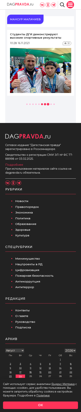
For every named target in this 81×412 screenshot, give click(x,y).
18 (30, 372)
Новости (21, 201)
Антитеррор (24, 287)
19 (40, 372)
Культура (22, 235)
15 (71, 367)
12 (40, 367)
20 (49, 372)
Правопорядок (27, 207)
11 (30, 367)
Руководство (25, 322)
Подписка (23, 327)
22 (71, 372)
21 (60, 372)
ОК (40, 405)
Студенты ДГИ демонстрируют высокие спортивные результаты (35, 35)
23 (10, 376)
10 (20, 367)
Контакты (22, 310)
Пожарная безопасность (34, 275)
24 (20, 376)
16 (10, 372)
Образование (25, 224)
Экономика (24, 212)
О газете (21, 316)
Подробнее (14, 164)
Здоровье (22, 229)
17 (20, 372)
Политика (22, 218)
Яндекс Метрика (63, 384)
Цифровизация (27, 270)
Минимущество (27, 258)
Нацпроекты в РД (29, 264)
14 (60, 367)
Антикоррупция (27, 281)
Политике (43, 395)
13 (50, 367)
